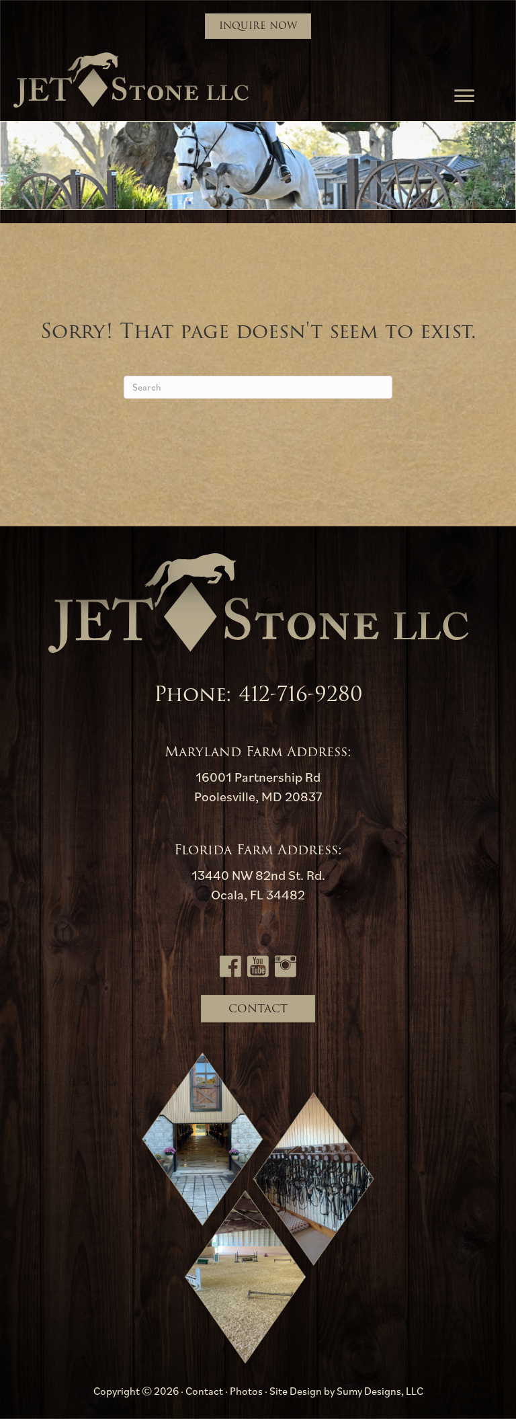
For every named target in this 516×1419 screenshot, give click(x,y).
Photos (246, 1390)
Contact (204, 1390)
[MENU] (464, 96)
